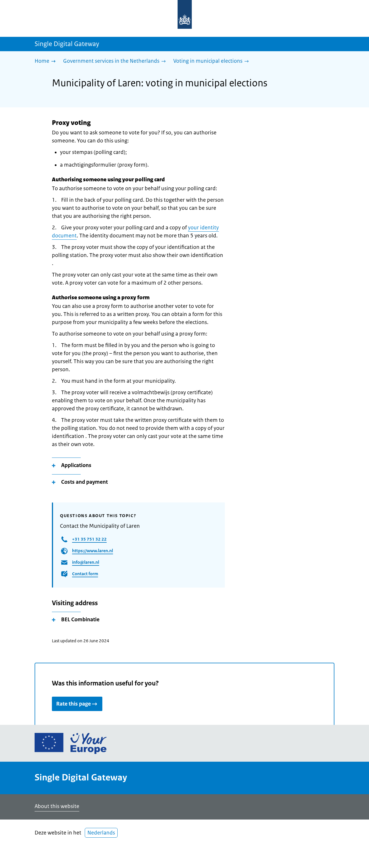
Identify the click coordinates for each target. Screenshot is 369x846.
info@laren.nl (85, 562)
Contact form (85, 573)
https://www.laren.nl (92, 550)
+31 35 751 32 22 (89, 539)
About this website (57, 806)
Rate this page (73, 703)
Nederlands (101, 832)
